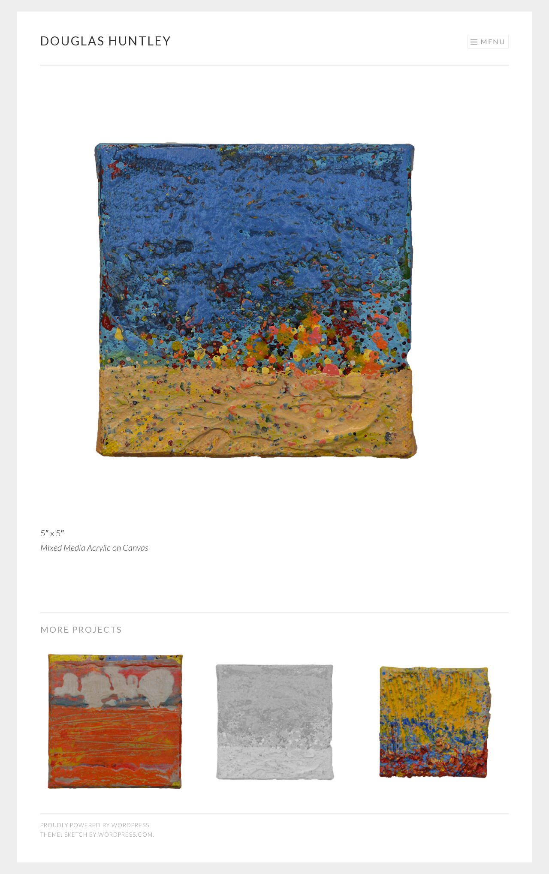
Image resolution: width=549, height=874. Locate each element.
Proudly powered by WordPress (94, 825)
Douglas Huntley (106, 40)
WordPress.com (125, 834)
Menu (492, 41)
